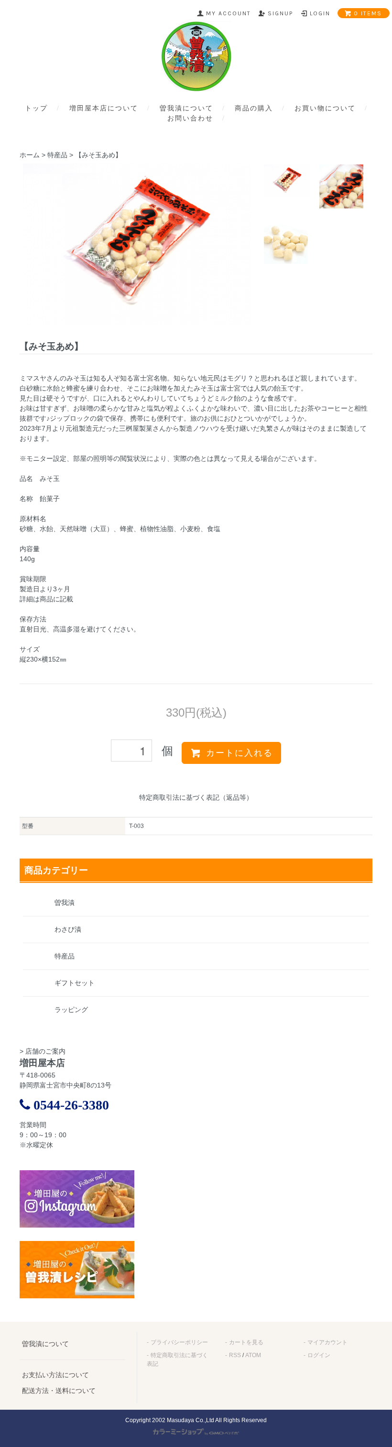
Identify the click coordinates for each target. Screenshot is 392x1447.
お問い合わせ (190, 118)
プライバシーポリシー (179, 1342)
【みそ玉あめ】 (98, 155)
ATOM (253, 1355)
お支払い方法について (55, 1375)
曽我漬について (186, 108)
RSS (235, 1355)
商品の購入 (254, 108)
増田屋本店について (103, 108)
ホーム (30, 155)
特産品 (57, 155)
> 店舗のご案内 (42, 1051)
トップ (36, 108)
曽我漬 (64, 902)
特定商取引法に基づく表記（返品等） (196, 797)
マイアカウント (327, 1342)
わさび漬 (67, 929)
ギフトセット (74, 983)
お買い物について (325, 108)
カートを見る (246, 1342)
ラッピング (71, 1009)
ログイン (318, 1355)
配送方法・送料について (59, 1390)
